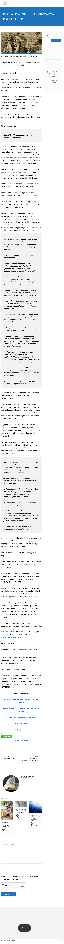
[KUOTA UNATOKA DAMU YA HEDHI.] (21, 44)
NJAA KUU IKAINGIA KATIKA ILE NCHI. (6, 826)
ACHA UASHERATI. (20, 812)
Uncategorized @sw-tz (45, 13)
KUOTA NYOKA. (21, 724)
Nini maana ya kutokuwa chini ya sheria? (34, 819)
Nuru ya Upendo (8, 832)
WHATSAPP (19, 663)
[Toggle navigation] (59, 3)
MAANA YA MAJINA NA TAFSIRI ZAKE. (21, 717)
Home (35, 13)
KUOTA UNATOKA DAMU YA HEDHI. (19, 56)
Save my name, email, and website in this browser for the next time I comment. (20, 877)
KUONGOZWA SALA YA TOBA (12, 637)
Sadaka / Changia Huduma (24, 928)
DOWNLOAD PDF (22, 741)
